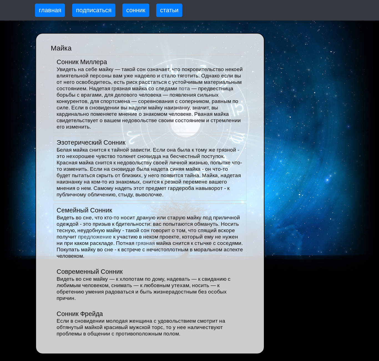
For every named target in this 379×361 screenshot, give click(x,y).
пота (184, 88)
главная (50, 10)
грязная (145, 243)
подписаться (94, 10)
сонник (135, 10)
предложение (95, 237)
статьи (169, 10)
